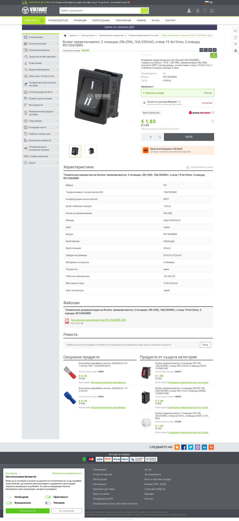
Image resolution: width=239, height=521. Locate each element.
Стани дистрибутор (155, 489)
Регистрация (100, 479)
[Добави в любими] (212, 121)
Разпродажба (101, 20)
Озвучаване (35, 121)
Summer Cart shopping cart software (119, 519)
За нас (148, 469)
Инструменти (36, 105)
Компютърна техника (40, 98)
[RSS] (211, 447)
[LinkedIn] (204, 447)
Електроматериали (39, 50)
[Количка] (213, 10)
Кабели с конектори (39, 134)
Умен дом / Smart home (41, 76)
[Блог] (177, 447)
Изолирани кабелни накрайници (108, 382)
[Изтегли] (67, 321)
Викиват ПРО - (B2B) (155, 484)
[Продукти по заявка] (198, 10)
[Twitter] (190, 447)
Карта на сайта (101, 494)
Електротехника (37, 43)
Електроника (36, 37)
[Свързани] (235, 50)
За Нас (156, 20)
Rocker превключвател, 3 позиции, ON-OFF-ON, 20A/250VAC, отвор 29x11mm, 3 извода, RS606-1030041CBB (180, 391)
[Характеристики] (235, 31)
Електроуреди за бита (41, 92)
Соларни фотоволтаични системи (42, 84)
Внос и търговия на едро (158, 479)
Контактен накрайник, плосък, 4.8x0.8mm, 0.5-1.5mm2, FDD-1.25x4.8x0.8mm (103, 364)
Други (32, 162)
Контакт (171, 20)
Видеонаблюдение (39, 69)
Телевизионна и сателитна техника (39, 148)
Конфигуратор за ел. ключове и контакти (115, 503)
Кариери (149, 494)
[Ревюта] (235, 44)
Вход (205, 344)
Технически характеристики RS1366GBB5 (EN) (98, 320)
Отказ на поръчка (102, 474)
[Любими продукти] (205, 10)
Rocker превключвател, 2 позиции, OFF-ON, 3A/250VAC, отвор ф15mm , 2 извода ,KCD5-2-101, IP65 (182, 416)
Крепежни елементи (40, 140)
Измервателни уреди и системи (41, 113)
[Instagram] (197, 447)
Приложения (123, 20)
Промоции (80, 20)
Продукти (31, 20)
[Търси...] (144, 10)
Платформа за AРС (103, 498)
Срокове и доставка (104, 489)
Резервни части (37, 127)
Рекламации (99, 469)
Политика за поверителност (67, 473)
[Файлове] (235, 37)
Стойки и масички (38, 156)
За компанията (153, 474)
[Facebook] (183, 447)
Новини (141, 20)
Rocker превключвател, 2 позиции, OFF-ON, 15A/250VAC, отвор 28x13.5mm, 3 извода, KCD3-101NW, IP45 (181, 366)
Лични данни (99, 484)
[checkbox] (9, 497)
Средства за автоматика (42, 56)
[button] (13, 473)
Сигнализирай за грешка (201, 167)
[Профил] (189, 10)
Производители (58, 20)
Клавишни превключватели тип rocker (187, 382)
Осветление (35, 63)
